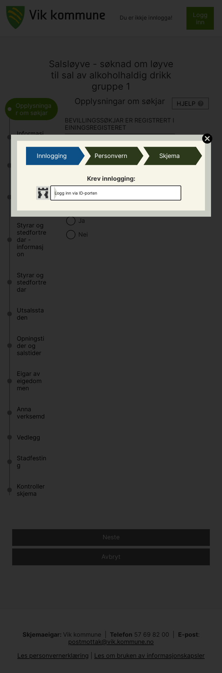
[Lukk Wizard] (207, 138)
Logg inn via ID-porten (76, 192)
